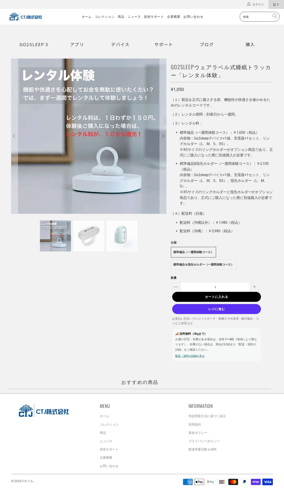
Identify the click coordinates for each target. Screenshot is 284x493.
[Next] (163, 136)
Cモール (27, 481)
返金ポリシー (198, 432)
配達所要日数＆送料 (203, 449)
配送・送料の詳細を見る (190, 355)
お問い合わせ (193, 16)
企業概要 (173, 16)
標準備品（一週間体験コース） (193, 252)
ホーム (87, 16)
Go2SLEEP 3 (34, 44)
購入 (250, 44)
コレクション (105, 16)
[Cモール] (24, 16)
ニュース (134, 16)
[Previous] (14, 136)
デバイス (120, 44)
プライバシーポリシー (204, 441)
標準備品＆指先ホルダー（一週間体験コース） (203, 264)
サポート (163, 44)
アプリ (77, 44)
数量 (174, 277)
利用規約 (195, 424)
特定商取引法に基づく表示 (207, 416)
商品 (121, 16)
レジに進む (216, 309)
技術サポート (154, 16)
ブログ (207, 44)
